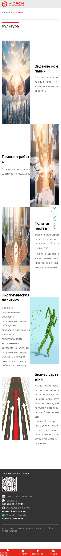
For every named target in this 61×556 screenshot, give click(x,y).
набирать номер (38, 554)
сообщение (53, 554)
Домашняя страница (4, 554)
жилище (6, 12)
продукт (23, 554)
